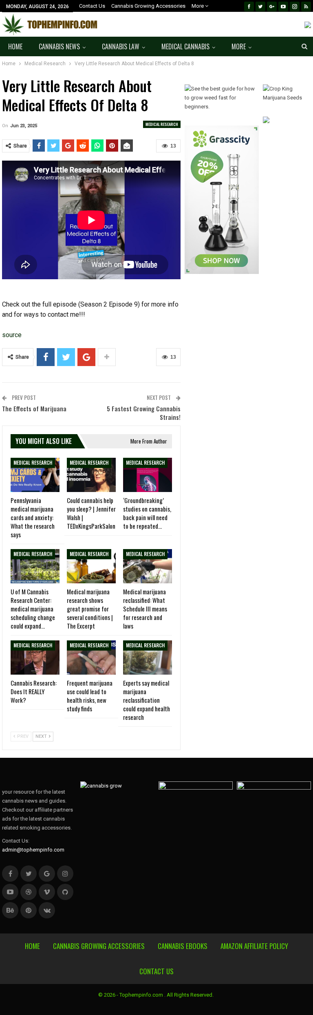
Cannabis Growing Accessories (148, 6)
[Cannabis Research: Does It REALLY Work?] (35, 657)
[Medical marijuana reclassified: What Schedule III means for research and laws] (147, 566)
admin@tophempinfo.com (33, 850)
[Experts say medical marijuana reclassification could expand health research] (147, 657)
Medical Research (161, 124)
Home (15, 46)
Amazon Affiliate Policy (254, 946)
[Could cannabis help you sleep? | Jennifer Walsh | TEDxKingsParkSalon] (91, 475)
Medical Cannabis (185, 46)
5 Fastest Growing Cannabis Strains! (144, 412)
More (198, 6)
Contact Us (92, 6)
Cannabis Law (120, 46)
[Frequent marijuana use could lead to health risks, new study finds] (91, 657)
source (12, 335)
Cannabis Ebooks (182, 946)
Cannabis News (59, 46)
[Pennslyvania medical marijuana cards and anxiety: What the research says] (35, 475)
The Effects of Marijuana (34, 408)
